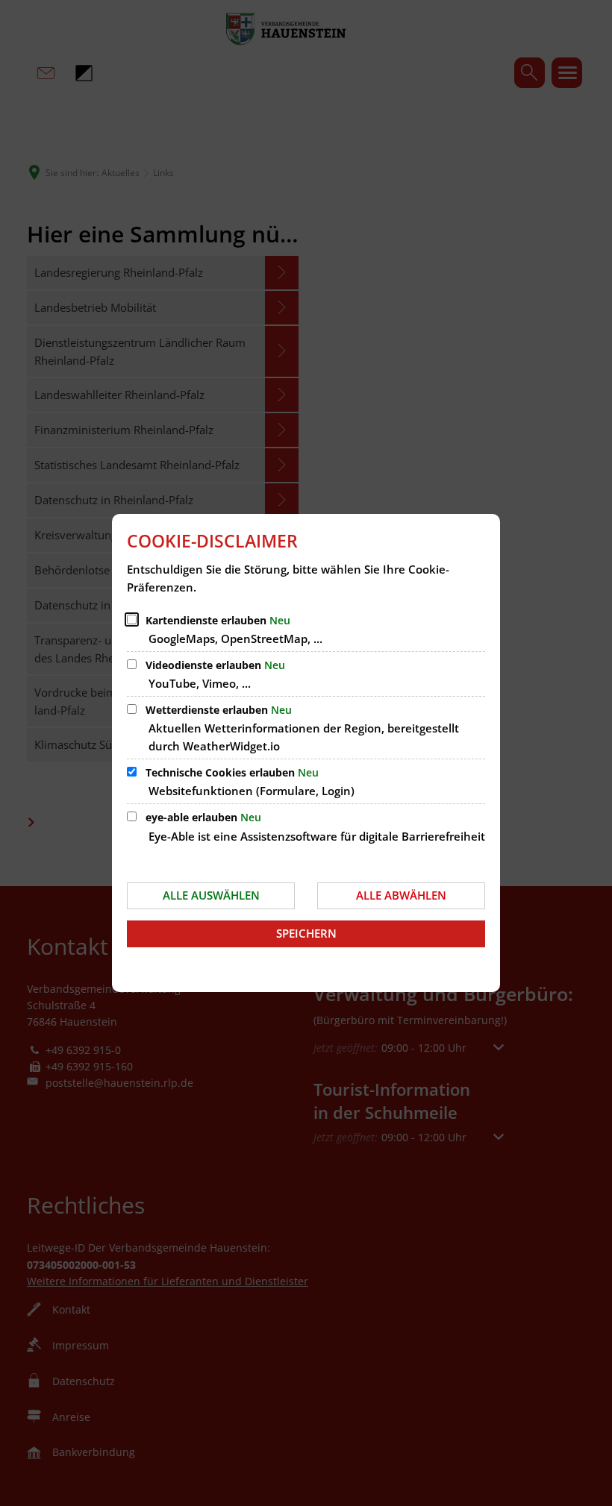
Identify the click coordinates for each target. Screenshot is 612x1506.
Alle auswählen (211, 895)
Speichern (306, 933)
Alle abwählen (401, 895)
